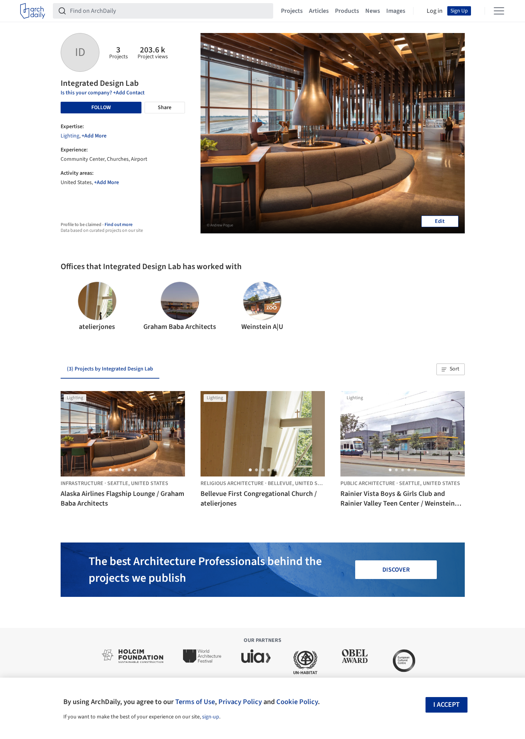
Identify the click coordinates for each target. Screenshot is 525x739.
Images (395, 11)
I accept (446, 704)
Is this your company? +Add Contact (103, 93)
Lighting (70, 136)
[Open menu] (499, 11)
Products (347, 11)
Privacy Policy (240, 702)
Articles (319, 11)
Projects (292, 11)
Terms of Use (195, 702)
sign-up (210, 717)
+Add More (94, 136)
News (372, 11)
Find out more (119, 224)
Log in (435, 11)
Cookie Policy (297, 702)
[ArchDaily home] (32, 11)
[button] (70, 307)
